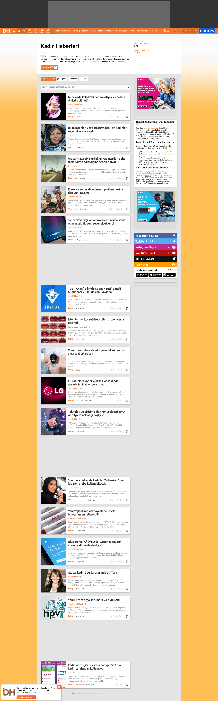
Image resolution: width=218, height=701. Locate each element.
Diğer (72, 308)
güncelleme (82, 240)
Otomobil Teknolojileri (78, 500)
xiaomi (79, 370)
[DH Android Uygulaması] (142, 275)
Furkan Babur (73, 549)
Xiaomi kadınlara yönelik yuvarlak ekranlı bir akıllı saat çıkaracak (97, 351)
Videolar (83, 79)
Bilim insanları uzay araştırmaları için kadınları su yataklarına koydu (97, 129)
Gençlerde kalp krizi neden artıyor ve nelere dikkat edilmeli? (96, 98)
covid (79, 117)
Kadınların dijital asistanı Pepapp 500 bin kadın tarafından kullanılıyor (94, 666)
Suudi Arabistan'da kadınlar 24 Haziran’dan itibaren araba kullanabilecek (96, 482)
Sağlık (72, 117)
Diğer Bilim (80, 308)
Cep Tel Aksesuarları (84, 400)
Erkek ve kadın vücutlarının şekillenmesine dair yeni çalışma (95, 191)
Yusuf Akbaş (73, 296)
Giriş (23, 31)
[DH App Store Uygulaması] (155, 275)
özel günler (90, 685)
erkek (83, 209)
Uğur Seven (73, 228)
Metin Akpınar (73, 104)
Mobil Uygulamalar (77, 685)
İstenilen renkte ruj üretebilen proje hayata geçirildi (96, 321)
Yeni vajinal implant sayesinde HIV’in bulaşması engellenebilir (91, 512)
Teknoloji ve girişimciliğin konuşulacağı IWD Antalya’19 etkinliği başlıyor (96, 413)
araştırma (80, 147)
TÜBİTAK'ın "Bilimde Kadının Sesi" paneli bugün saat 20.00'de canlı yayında (94, 290)
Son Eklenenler (48, 79)
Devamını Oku (124, 62)
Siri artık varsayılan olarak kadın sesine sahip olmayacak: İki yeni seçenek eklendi (97, 221)
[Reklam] (207, 30)
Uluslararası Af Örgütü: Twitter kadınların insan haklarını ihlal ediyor (94, 543)
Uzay (72, 147)
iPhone (72, 240)
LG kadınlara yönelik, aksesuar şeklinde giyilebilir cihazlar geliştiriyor (93, 382)
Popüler (63, 79)
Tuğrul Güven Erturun (77, 327)
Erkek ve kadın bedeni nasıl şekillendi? (156, 152)
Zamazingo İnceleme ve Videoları (152, 182)
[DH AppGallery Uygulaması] (169, 275)
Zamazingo (74, 178)
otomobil (92, 500)
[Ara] (196, 31)
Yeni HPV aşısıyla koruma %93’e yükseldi (94, 600)
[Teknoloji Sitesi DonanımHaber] (7, 31)
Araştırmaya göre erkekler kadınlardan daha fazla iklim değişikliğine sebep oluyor (96, 160)
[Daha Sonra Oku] (126, 117)
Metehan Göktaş (75, 518)
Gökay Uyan (73, 135)
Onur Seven (73, 358)
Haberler (73, 79)
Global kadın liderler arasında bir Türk (92, 572)
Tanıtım (172, 270)
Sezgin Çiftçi (73, 197)
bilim (82, 178)
